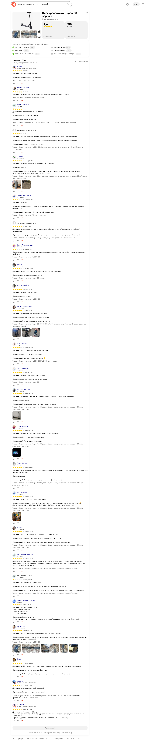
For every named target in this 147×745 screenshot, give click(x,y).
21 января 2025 (27, 372)
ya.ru (72, 739)
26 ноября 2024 (28, 559)
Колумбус (19, 739)
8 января (25, 71)
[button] (16, 34)
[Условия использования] (86, 45)
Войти (136, 4)
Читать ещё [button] (39, 144)
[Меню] (143, 4)
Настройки (59, 739)
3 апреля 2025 (27, 289)
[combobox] (41, 4)
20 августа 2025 (28, 200)
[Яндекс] (13, 4)
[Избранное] (127, 4)
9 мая (24, 109)
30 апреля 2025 (28, 249)
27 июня (25, 92)
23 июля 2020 (27, 685)
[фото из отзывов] (16, 184)
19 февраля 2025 (28, 347)
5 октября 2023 (27, 630)
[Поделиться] (87, 12)
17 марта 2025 (27, 310)
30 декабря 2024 (28, 393)
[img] (17, 71)
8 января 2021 (27, 709)
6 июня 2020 (27, 604)
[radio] (13, 83)
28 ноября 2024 (28, 496)
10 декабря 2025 (28, 161)
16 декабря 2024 (28, 467)
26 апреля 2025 (28, 268)
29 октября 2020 (28, 663)
